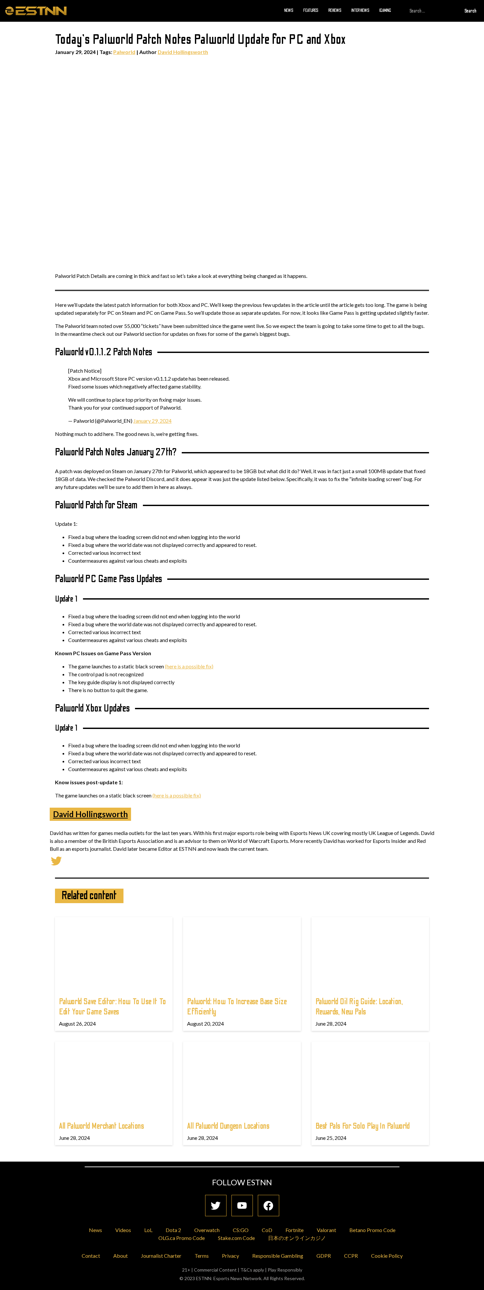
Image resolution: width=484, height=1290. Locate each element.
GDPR (323, 1255)
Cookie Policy (387, 1255)
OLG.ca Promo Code (181, 1238)
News (288, 10)
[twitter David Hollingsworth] (56, 860)
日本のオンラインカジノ (297, 1238)
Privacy (230, 1255)
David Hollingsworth (183, 52)
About (120, 1255)
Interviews (360, 10)
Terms (202, 1255)
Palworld (124, 52)
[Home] (36, 10)
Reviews (334, 10)
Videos (123, 1230)
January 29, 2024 (152, 420)
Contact (91, 1255)
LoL (148, 1230)
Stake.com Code (236, 1238)
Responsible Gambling (277, 1255)
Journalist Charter (161, 1255)
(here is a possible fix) (189, 666)
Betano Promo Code (372, 1230)
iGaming (385, 10)
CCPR (351, 1255)
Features (310, 10)
